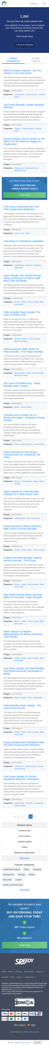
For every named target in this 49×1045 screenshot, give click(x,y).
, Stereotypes (37, 698)
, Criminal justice (38, 444)
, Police (27, 233)
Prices (11, 971)
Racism (17, 302)
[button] (4, 3)
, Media (23, 302)
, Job (22, 233)
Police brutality (20, 518)
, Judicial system (31, 94)
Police (24, 847)
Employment (19, 168)
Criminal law (19, 766)
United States (19, 265)
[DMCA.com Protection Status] (24, 1002)
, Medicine (29, 265)
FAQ (12, 977)
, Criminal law (38, 803)
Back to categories (26, 45)
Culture (18, 880)
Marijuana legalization (24, 852)
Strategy (21, 875)
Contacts (5, 977)
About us (39, 971)
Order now (24, 195)
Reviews (19, 971)
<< (14, 817)
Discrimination (19, 373)
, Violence (24, 339)
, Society (40, 766)
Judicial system (24, 841)
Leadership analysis (11, 869)
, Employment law (31, 168)
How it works (29, 971)
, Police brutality (33, 302)
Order (4, 971)
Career (17, 233)
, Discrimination (26, 481)
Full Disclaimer (17, 989)
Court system (19, 94)
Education (7, 880)
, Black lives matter (33, 518)
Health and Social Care (13, 885)
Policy (16, 444)
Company (37, 869)
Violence (17, 128)
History (32, 875)
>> (35, 817)
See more (24, 858)
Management (8, 875)
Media (17, 407)
